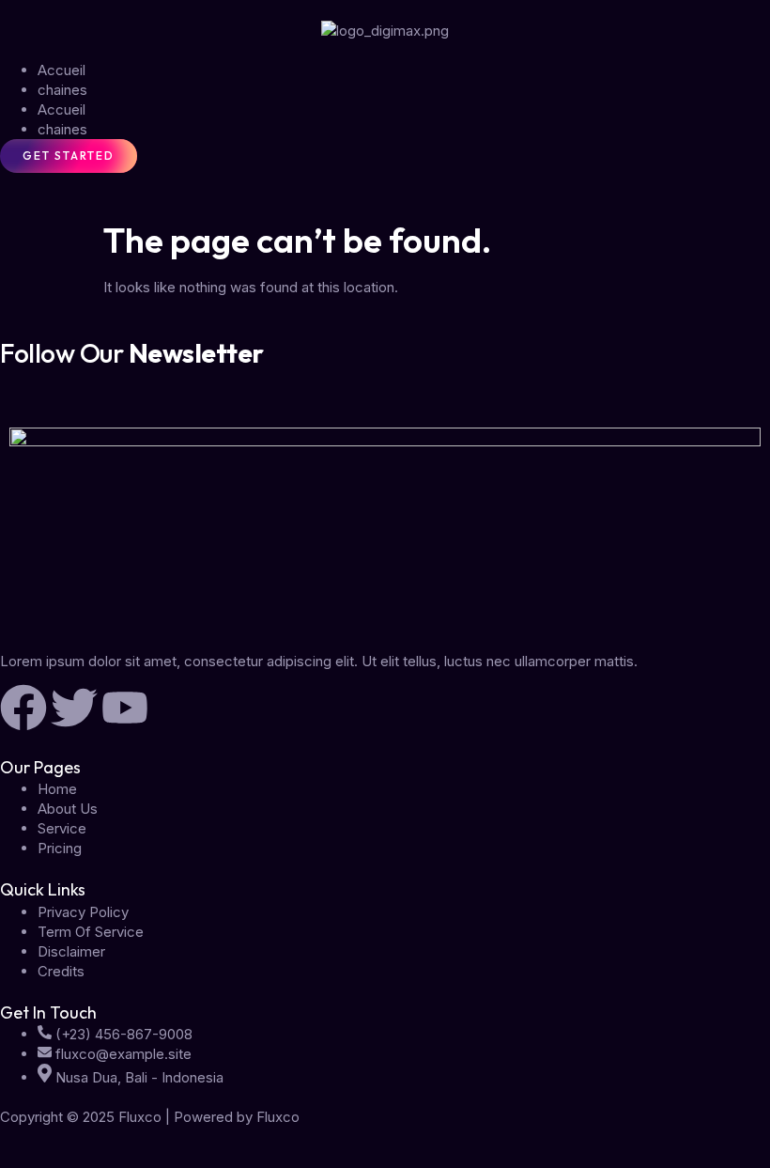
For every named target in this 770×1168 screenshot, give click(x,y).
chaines (62, 90)
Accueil (61, 70)
